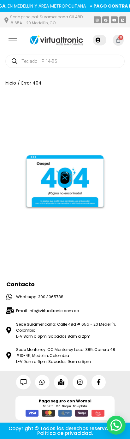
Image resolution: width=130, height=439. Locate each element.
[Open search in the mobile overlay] (65, 61)
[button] (116, 425)
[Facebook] (105, 19)
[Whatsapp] (42, 382)
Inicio (10, 83)
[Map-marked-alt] (61, 382)
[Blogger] (122, 19)
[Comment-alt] (23, 382)
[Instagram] (97, 19)
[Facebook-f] (99, 382)
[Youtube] (114, 19)
